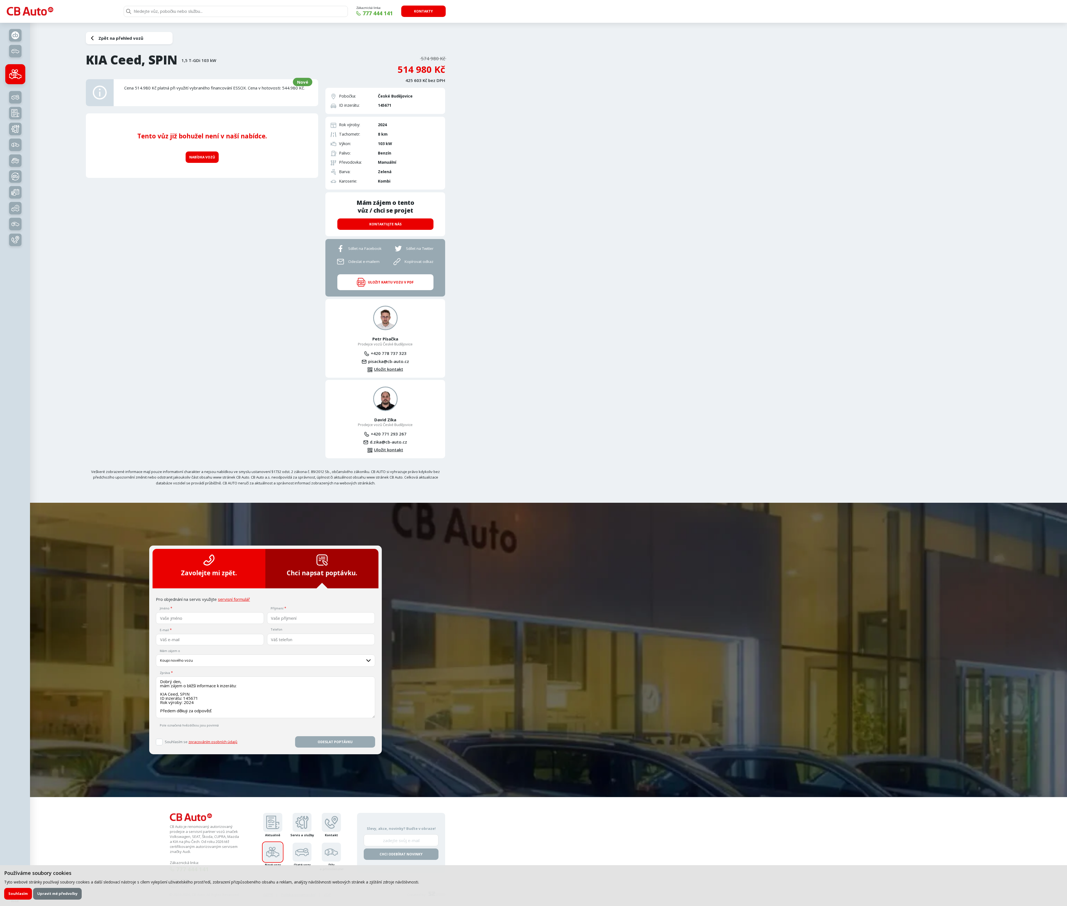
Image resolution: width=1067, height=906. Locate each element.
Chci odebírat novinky (401, 854)
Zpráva (165, 673)
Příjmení (277, 608)
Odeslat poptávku (335, 742)
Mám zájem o (170, 651)
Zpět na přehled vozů (120, 38)
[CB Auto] (30, 11)
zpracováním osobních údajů (212, 741)
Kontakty (423, 11)
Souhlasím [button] (18, 893)
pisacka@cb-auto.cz (388, 361)
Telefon (276, 629)
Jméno (164, 608)
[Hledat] (128, 11)
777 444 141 (378, 13)
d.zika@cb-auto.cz (388, 442)
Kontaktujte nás (385, 224)
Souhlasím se (201, 742)
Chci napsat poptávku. (322, 573)
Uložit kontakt (388, 369)
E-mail (164, 630)
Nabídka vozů (202, 157)
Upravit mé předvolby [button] (57, 893)
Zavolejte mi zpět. (209, 573)
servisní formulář (234, 599)
